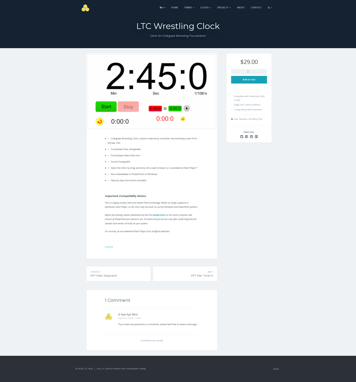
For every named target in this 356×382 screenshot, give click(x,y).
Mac (236, 119)
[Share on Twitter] (242, 136)
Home (174, 7)
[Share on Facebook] (246, 136)
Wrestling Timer (256, 119)
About (241, 7)
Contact (256, 7)
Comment (109, 247)
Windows (243, 119)
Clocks (204, 7)
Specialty (222, 7)
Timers (188, 7)
